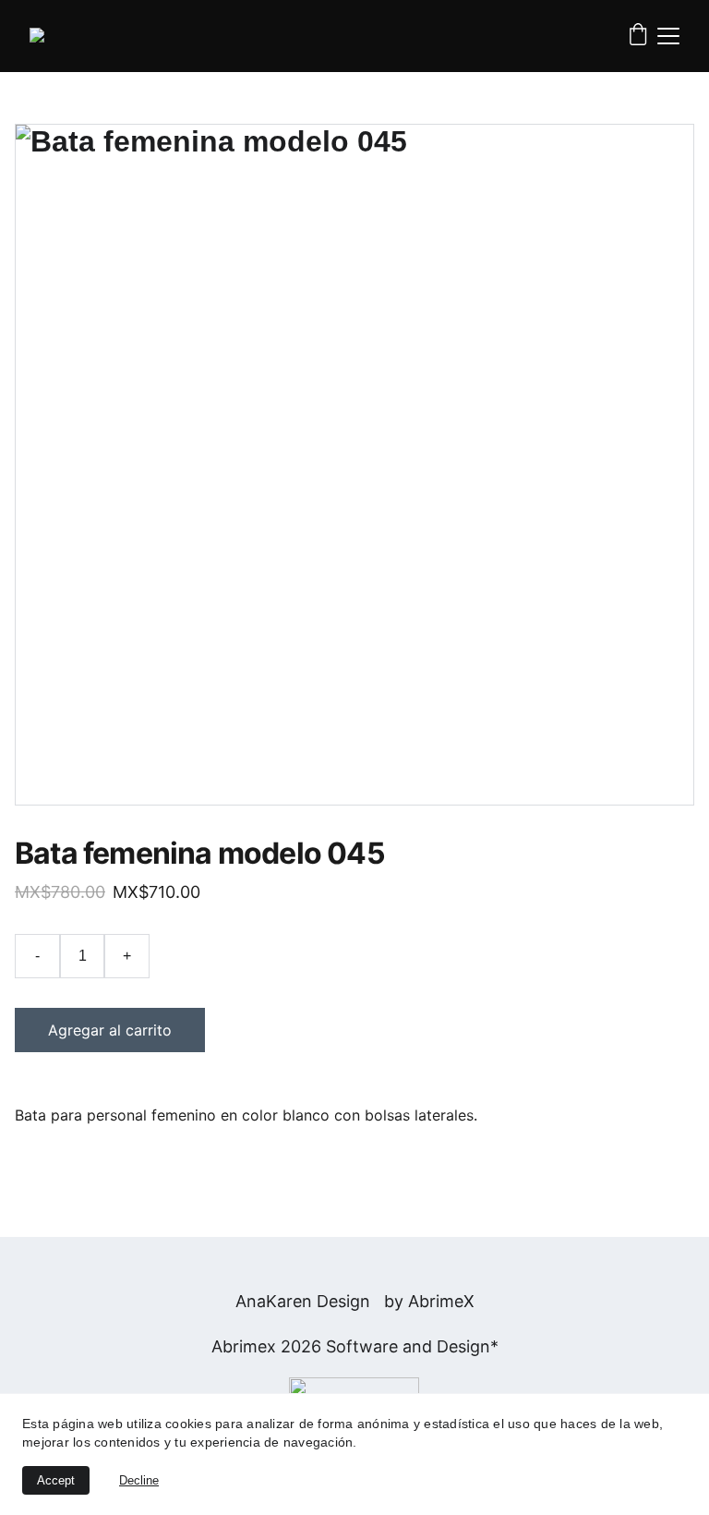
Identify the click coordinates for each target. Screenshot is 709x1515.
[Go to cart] (638, 36)
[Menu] (668, 36)
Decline (139, 1480)
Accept (56, 1480)
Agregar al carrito (110, 1030)
